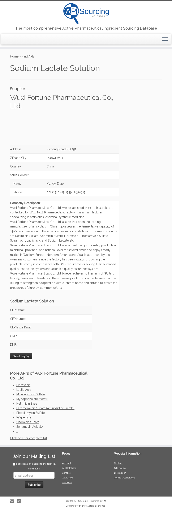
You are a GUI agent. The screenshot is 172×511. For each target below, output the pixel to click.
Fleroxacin (23, 385)
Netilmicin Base (26, 403)
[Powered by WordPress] (104, 500)
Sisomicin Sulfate (27, 422)
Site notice (120, 468)
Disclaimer (120, 473)
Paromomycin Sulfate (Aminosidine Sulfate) (45, 408)
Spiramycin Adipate (29, 426)
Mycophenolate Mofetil (32, 399)
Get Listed (67, 477)
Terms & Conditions (124, 477)
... (17, 431)
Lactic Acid (23, 389)
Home (14, 56)
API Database (69, 468)
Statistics (67, 482)
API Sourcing (81, 501)
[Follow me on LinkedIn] (20, 501)
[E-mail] (13, 501)
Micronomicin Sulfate (30, 394)
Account (66, 463)
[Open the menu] (165, 39)
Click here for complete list (28, 438)
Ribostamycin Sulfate (30, 412)
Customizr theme (95, 505)
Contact (66, 473)
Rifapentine (23, 417)
